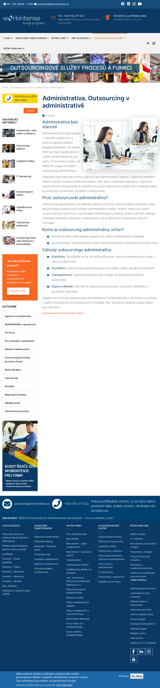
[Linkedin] (141, 651)
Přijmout (123, 676)
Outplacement (73, 560)
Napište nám (18, 291)
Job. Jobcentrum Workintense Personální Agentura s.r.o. (78, 581)
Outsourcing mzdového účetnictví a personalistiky (26, 240)
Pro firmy (10, 332)
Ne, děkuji (137, 676)
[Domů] (24, 20)
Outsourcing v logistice (23, 147)
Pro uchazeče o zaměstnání (19, 341)
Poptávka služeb (75, 597)
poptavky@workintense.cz (53, 4)
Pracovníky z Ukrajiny (141, 551)
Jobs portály (136, 638)
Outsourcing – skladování (23, 224)
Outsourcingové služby (109, 38)
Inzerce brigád (137, 619)
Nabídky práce (12, 403)
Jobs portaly (11, 378)
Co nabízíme (136, 538)
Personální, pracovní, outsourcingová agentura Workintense (15, 537)
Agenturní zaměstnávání (30, 38)
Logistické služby (25, 161)
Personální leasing (43, 541)
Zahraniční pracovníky (17, 411)
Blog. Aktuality (9, 586)
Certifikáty (7, 554)
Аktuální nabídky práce (17, 349)
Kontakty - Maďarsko (13, 576)
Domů (5, 87)
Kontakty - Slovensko (13, 571)
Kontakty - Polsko (11, 567)
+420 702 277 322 (57, 15)
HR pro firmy (59, 38)
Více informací (64, 684)
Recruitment (72, 538)
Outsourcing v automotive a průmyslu (26, 132)
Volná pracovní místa (140, 609)
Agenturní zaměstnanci (46, 563)
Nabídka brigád (138, 628)
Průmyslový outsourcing (110, 541)
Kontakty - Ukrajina (12, 581)
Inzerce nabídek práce (141, 614)
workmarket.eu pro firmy (142, 588)
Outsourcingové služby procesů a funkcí (62, 313)
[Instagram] (149, 651)
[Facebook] (133, 651)
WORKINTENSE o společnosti (20, 324)
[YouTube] (133, 659)
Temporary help (42, 554)
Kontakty (9, 386)
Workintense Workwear (78, 618)
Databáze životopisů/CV (142, 623)
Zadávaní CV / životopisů (143, 642)
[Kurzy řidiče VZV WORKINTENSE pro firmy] (20, 422)
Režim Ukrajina (13, 48)
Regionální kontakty (15, 394)
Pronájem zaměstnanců (46, 559)
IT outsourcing (23, 176)
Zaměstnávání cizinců (77, 564)
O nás (7, 38)
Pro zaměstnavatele (76, 534)
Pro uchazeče (80, 38)
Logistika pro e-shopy (24, 209)
